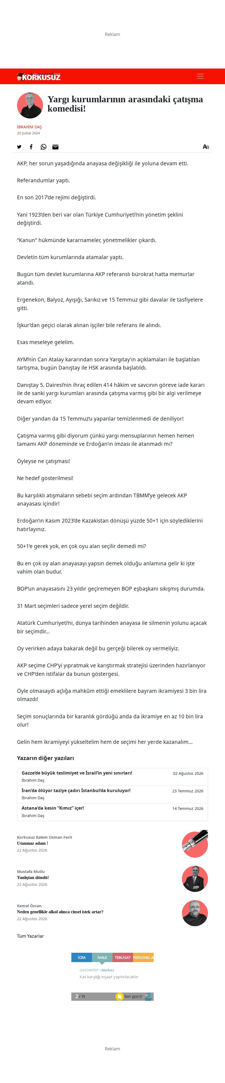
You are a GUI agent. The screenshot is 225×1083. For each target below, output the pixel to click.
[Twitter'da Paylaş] (19, 146)
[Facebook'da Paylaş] (31, 146)
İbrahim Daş (29, 126)
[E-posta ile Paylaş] (55, 146)
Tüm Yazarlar (30, 936)
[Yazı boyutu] (205, 146)
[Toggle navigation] (200, 76)
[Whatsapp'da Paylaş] (43, 146)
